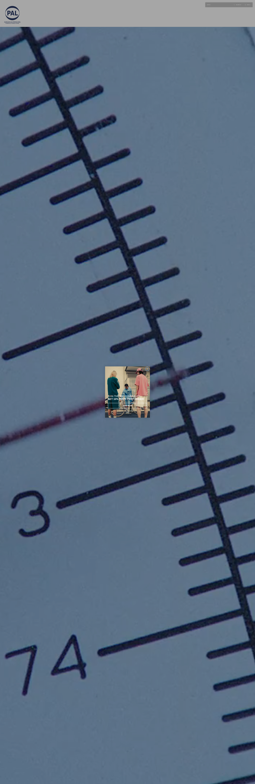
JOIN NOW (127, 406)
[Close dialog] (147, 369)
